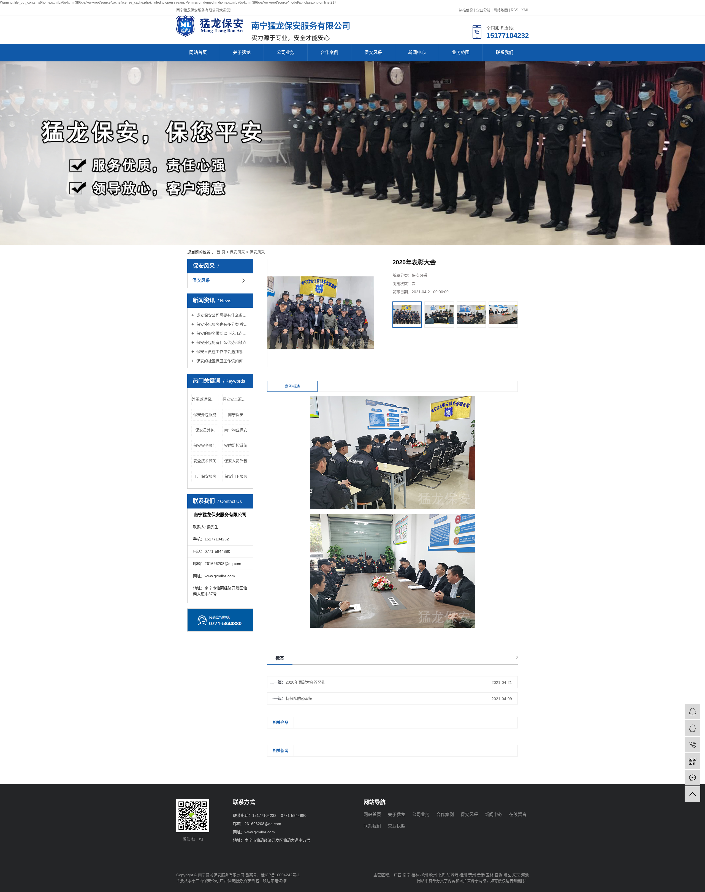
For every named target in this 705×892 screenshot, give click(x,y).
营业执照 (396, 826)
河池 (525, 875)
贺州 (472, 875)
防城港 (452, 875)
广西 (398, 875)
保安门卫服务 (235, 476)
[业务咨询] (692, 711)
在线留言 (518, 814)
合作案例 (329, 52)
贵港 (481, 875)
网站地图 (501, 10)
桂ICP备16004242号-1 (280, 875)
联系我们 (504, 52)
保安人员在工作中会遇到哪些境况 (222, 351)
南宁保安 (235, 414)
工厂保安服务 (204, 476)
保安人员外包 (235, 461)
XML (525, 10)
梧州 (463, 875)
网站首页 (198, 52)
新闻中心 (417, 52)
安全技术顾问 (204, 461)
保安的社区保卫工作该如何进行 (222, 361)
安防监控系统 (235, 445)
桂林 (415, 875)
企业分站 (483, 10)
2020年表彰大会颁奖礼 (305, 682)
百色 (498, 875)
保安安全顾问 (204, 445)
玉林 (490, 875)
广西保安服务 (231, 881)
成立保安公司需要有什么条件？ (222, 315)
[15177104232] (692, 744)
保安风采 (373, 52)
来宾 (516, 875)
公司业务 (285, 52)
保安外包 (251, 881)
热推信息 (466, 10)
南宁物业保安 (235, 430)
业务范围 (461, 52)
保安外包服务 (204, 414)
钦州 (433, 875)
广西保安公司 (207, 881)
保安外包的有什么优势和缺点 (220, 342)
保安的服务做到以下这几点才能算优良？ (222, 333)
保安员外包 (205, 430)
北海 (442, 875)
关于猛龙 (242, 52)
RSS (514, 10)
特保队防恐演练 (299, 698)
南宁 (406, 875)
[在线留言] (692, 777)
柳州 (424, 875)
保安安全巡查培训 (236, 399)
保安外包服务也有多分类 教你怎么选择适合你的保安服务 (222, 324)
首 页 (220, 252)
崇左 (507, 875)
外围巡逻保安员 (205, 399)
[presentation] (396, 314)
